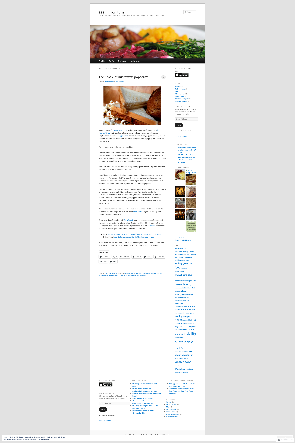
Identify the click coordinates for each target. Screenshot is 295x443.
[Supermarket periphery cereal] (180, 203)
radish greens (190, 313)
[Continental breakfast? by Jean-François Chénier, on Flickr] (132, 106)
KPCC (160, 273)
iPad (193, 288)
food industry (138, 273)
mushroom (179, 303)
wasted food (183, 362)
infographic (178, 288)
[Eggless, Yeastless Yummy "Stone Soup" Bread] (191, 191)
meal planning (184, 297)
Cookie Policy (45, 439)
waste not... (178, 372)
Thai (180, 352)
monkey (186, 300)
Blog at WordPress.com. (132, 435)
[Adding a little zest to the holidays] (191, 180)
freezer (177, 280)
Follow (179, 125)
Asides (177, 86)
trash (190, 351)
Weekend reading (181, 101)
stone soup (185, 329)
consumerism (128, 273)
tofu (185, 351)
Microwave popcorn (112, 275)
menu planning (179, 300)
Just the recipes (135, 61)
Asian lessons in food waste (142, 398)
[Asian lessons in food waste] (180, 191)
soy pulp (178, 329)
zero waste (185, 372)
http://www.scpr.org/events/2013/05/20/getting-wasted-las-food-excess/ (134, 234)
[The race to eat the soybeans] (191, 203)
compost (188, 257)
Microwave (102, 275)
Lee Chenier (120, 81)
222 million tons (112, 12)
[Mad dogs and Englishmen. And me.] (191, 215)
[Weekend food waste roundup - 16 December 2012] (191, 226)
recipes (178, 319)
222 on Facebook (181, 136)
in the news (186, 287)
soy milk (192, 326)
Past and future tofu (139, 408)
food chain (184, 268)
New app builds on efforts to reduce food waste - (187, 149)
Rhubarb (185, 320)
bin (185, 254)
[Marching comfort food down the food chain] (180, 175)
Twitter (152, 225)
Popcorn (127, 275)
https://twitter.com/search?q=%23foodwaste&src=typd (133, 237)
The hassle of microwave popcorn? (123, 77)
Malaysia (177, 297)
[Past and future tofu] (180, 215)
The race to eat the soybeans (142, 401)
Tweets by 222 (180, 237)
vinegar (180, 358)
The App (112, 61)
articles (191, 252)
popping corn (123, 135)
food (177, 267)
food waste (137, 211)
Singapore (178, 327)
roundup (179, 323)
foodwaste (154, 273)
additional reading (181, 251)
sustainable (179, 337)
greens (192, 285)
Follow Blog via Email (183, 107)
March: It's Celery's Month (141, 389)
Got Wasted (128, 220)
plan (176, 313)
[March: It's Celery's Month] (191, 171)
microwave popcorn (119, 130)
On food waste (180, 89)
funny (181, 280)
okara (177, 310)
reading (179, 316)
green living (182, 284)
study (192, 329)
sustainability (134, 275)
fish (191, 264)
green (192, 280)
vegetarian (187, 354)
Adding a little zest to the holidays (144, 391)
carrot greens (191, 254)
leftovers (178, 291)
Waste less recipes (181, 99)
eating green (182, 263)
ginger (185, 280)
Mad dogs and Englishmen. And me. (145, 405)
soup (183, 327)
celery (176, 257)
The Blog (102, 61)
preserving (181, 313)
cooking (178, 260)
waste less (178, 366)
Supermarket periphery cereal (142, 403)
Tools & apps (179, 96)
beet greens (179, 254)
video (176, 358)
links (184, 291)
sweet (176, 352)
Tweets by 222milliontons (183, 240)
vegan (178, 354)
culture (183, 260)
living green (180, 294)
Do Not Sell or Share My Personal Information (156, 435)
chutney (181, 257)
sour (187, 327)
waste (185, 358)
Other (107, 273)
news (122, 275)
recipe (186, 316)
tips (183, 352)
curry (187, 260)
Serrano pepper (189, 324)
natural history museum (182, 306)
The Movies (122, 61)
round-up (192, 319)
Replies (143, 275)
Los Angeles (189, 294)
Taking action (113, 273)
